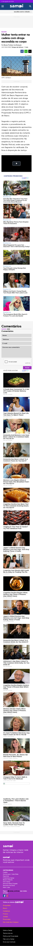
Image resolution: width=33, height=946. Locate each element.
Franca (5, 914)
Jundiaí (5, 916)
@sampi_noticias (14, 891)
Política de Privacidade (10, 936)
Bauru (5, 908)
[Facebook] (22, 51)
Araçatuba (6, 905)
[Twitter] (30, 51)
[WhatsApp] (26, 51)
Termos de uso (8, 933)
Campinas (6, 911)
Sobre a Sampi (7, 930)
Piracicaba (6, 919)
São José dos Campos (10, 922)
